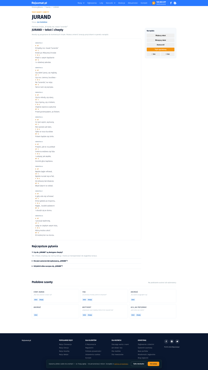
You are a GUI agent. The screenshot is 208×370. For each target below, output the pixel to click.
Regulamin (89, 348)
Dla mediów (116, 351)
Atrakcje (121, 3)
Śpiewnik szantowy (145, 348)
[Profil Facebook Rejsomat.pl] (171, 3)
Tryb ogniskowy (160, 49)
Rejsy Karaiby (64, 351)
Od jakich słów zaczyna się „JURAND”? (48, 266)
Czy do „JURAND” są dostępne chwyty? (48, 252)
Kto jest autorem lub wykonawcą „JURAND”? (51, 261)
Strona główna (37, 7)
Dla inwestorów (117, 354)
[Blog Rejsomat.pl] (175, 3)
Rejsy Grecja (64, 348)
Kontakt (144, 3)
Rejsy (80, 3)
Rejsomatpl (26, 340)
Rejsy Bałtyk (63, 354)
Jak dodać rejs (117, 348)
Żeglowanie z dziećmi (146, 344)
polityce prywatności (121, 364)
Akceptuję (153, 364)
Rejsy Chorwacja (65, 344)
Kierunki (109, 3)
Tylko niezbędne (138, 364)
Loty (101, 3)
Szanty (48, 7)
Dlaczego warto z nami (120, 344)
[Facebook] (166, 341)
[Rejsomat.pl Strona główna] (39, 3)
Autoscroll (160, 45)
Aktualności (133, 3)
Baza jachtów (143, 351)
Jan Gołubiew (42, 22)
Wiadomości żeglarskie (146, 354)
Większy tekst (161, 35)
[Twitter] (177, 341)
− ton (153, 54)
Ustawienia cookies (92, 354)
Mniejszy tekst (160, 40)
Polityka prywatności (93, 351)
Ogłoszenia (92, 3)
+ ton (168, 54)
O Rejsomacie (90, 344)
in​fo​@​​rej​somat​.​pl (161, 4)
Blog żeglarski (143, 358)
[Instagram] (172, 341)
